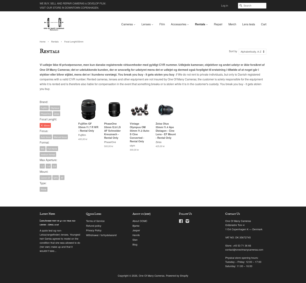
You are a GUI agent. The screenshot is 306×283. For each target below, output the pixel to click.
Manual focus (60, 136)
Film (162, 24)
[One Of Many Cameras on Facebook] (181, 221)
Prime (43, 189)
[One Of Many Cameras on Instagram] (187, 221)
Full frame (52, 148)
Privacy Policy (93, 230)
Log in (224, 5)
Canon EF (45, 177)
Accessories (179, 24)
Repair (218, 24)
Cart (263, 24)
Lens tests (248, 24)
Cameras (127, 24)
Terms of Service (95, 221)
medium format (48, 154)
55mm (47, 125)
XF (62, 177)
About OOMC (139, 221)
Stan (135, 239)
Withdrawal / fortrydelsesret (101, 235)
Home (43, 41)
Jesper (136, 230)
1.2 (42, 166)
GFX (55, 177)
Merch (232, 24)
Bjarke (136, 225)
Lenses (146, 24)
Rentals (200, 24)
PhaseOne (46, 113)
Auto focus (46, 136)
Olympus (55, 107)
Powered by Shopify (177, 275)
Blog (134, 244)
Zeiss (56, 113)
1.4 (48, 166)
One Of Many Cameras (152, 275)
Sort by (233, 51)
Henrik (136, 235)
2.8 (54, 166)
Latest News (47, 214)
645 (42, 148)
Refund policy (93, 225)
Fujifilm (44, 107)
